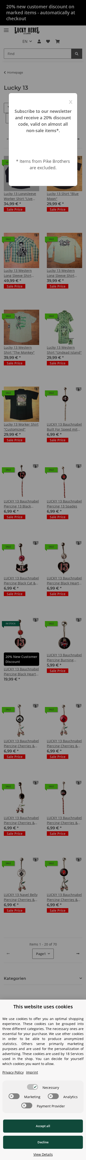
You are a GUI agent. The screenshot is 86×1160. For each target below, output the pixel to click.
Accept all (43, 1126)
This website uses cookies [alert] (43, 1006)
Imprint (32, 1072)
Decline (43, 1142)
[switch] (32, 1087)
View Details (43, 1154)
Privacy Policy (13, 1072)
